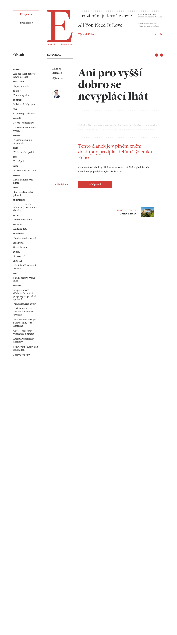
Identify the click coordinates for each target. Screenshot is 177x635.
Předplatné (95, 184)
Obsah (16, 380)
